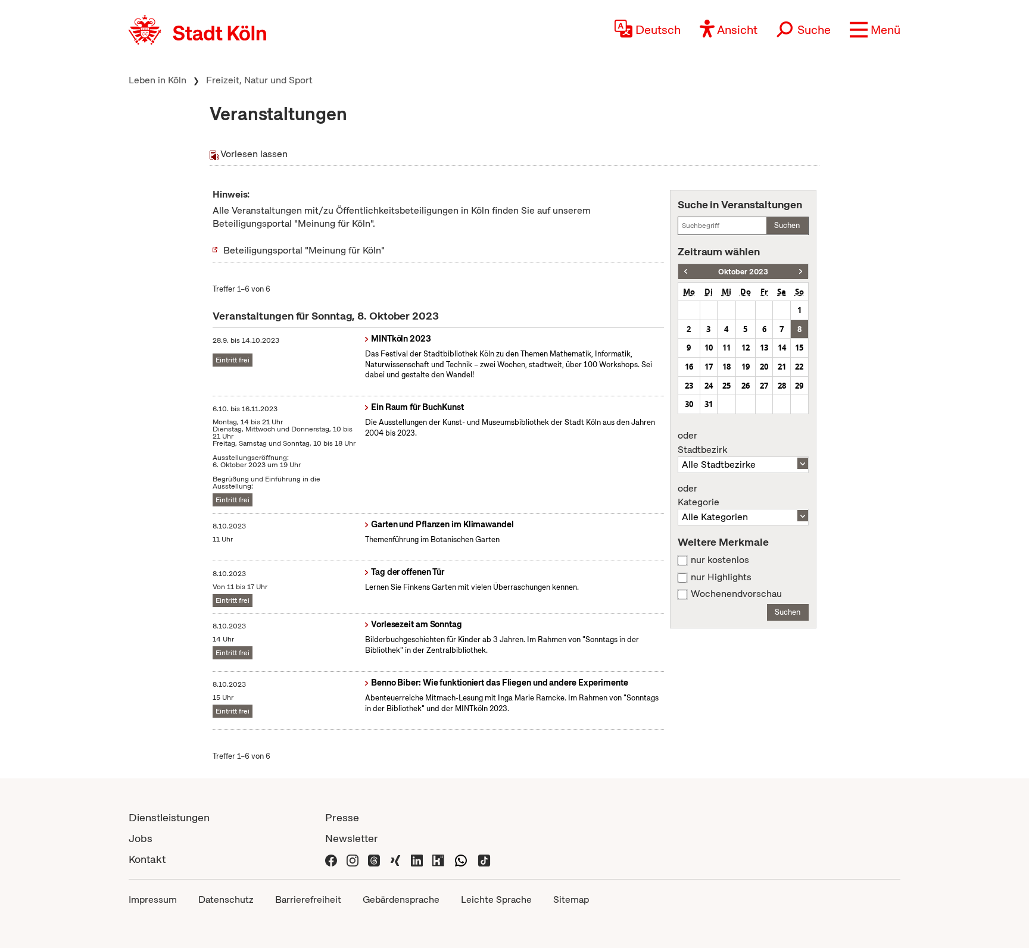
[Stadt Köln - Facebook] (331, 859)
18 (726, 366)
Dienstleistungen (169, 817)
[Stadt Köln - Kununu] (438, 859)
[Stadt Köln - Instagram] (352, 859)
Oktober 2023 (743, 272)
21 (782, 366)
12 (745, 347)
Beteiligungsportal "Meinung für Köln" (304, 250)
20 (764, 366)
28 (782, 385)
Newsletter (351, 838)
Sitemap (571, 899)
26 (745, 385)
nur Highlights (721, 577)
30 (689, 404)
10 (708, 347)
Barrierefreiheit (308, 899)
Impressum (153, 899)
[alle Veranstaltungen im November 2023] (800, 271)
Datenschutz (226, 899)
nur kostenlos (720, 560)
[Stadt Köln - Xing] (395, 859)
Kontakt (147, 859)
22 (799, 366)
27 (764, 385)
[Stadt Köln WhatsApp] (461, 859)
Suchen (787, 225)
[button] (875, 30)
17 (708, 366)
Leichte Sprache (496, 899)
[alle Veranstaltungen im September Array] (685, 271)
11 (726, 347)
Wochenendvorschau (736, 594)
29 (799, 385)
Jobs (140, 838)
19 (745, 366)
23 (689, 385)
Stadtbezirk (702, 443)
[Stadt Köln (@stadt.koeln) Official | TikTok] (484, 859)
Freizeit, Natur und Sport (259, 80)
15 (799, 347)
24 (708, 385)
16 (689, 366)
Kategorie (698, 496)
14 (782, 347)
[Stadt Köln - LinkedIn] (417, 859)
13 (764, 347)
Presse (342, 817)
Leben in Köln (157, 80)
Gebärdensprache (401, 899)
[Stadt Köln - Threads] (374, 859)
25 (726, 385)
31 (708, 404)
